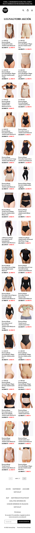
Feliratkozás (17, 512)
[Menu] (32, 10)
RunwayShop (11, 527)
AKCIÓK (8, 489)
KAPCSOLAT (17, 492)
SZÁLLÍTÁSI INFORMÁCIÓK (17, 501)
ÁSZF (7, 498)
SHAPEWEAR (17, 489)
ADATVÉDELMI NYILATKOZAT (20, 498)
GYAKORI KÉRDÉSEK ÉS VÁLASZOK (17, 504)
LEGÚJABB (25, 489)
